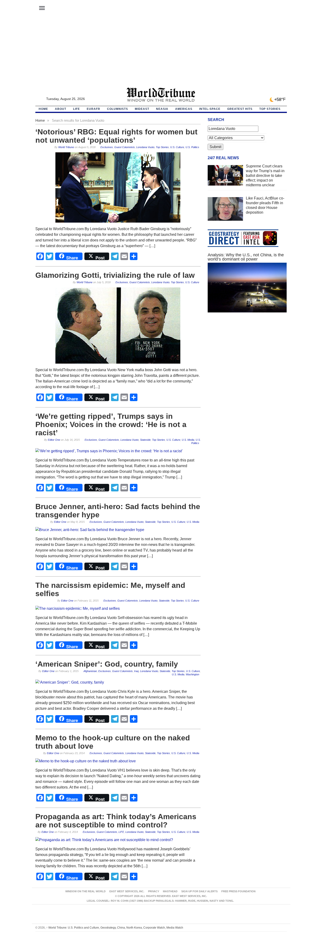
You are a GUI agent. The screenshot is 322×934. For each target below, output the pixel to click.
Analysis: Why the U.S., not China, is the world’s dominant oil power (246, 257)
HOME (43, 109)
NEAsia (162, 109)
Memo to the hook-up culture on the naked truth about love (112, 742)
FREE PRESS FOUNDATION (238, 891)
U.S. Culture (177, 147)
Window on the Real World (85, 891)
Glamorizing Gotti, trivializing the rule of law (115, 275)
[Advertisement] (161, 52)
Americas (183, 109)
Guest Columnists (124, 147)
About (60, 109)
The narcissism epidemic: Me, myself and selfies (110, 589)
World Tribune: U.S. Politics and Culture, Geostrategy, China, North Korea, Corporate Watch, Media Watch (114, 927)
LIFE (76, 109)
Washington (192, 674)
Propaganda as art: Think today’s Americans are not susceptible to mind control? (115, 820)
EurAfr (93, 109)
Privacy (153, 891)
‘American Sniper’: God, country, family (106, 664)
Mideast (142, 109)
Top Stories (270, 109)
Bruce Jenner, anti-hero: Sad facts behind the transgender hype (117, 510)
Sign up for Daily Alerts (199, 891)
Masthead (170, 891)
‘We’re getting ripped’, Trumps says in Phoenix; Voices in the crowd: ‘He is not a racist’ (110, 424)
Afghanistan (90, 671)
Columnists (117, 109)
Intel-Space (209, 109)
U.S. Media (188, 439)
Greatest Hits (239, 109)
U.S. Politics (192, 147)
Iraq (136, 671)
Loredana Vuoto (145, 147)
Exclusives (106, 147)
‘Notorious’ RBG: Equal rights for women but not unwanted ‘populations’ (116, 136)
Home (40, 120)
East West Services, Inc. (126, 891)
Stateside (145, 439)
